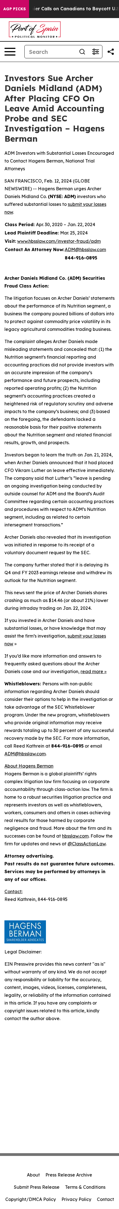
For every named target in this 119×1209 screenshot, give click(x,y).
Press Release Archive (68, 1175)
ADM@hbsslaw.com (85, 249)
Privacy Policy (76, 1199)
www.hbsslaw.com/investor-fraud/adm (59, 241)
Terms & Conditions (85, 1187)
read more (92, 671)
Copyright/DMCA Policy (30, 1199)
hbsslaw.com (75, 836)
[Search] (82, 51)
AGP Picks (14, 8)
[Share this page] (111, 51)
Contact (105, 1199)
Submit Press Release (37, 1187)
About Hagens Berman (28, 766)
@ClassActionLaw (87, 843)
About (33, 1175)
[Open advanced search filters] (95, 51)
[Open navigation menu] (9, 51)
